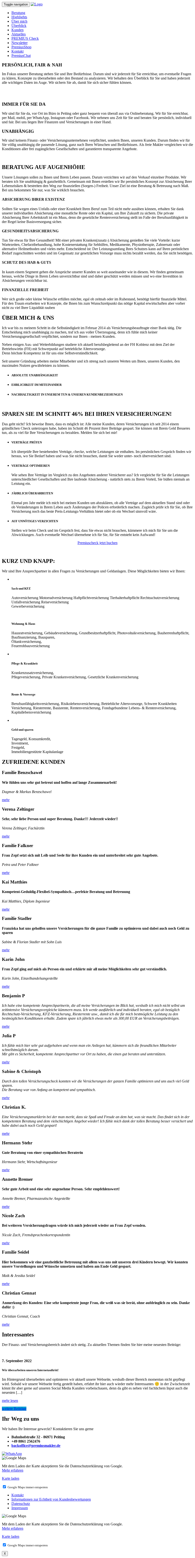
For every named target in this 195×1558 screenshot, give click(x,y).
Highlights (19, 17)
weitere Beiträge (14, 1409)
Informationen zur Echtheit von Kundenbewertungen (51, 1499)
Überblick (18, 26)
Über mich (19, 21)
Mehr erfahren (12, 1470)
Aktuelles (18, 34)
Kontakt (17, 51)
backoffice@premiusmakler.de (35, 1446)
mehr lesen (10, 1401)
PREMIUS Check (25, 38)
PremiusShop (21, 47)
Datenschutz (20, 1504)
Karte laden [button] (10, 1478)
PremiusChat (21, 56)
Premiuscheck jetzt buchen (97, 543)
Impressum (19, 1508)
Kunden (17, 30)
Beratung (18, 13)
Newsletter (19, 43)
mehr (6, 800)
